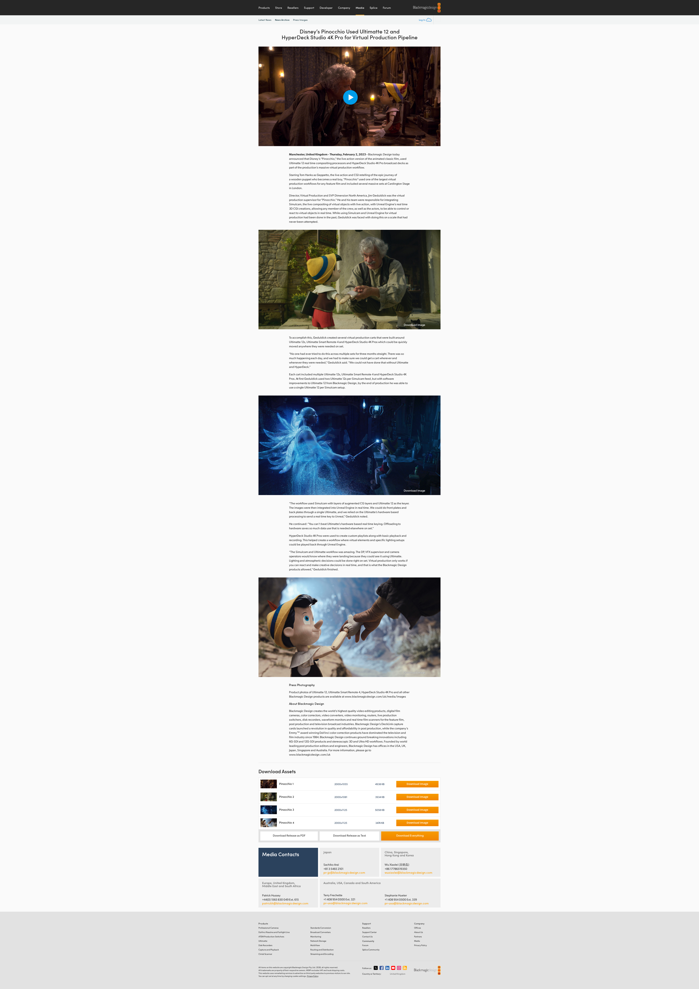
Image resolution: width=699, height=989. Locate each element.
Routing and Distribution (322, 949)
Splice (373, 7)
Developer (326, 7)
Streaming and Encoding (321, 954)
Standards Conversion (320, 927)
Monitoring (315, 936)
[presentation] (263, 96)
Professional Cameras (268, 927)
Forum (387, 7)
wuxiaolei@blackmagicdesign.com (408, 872)
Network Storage (318, 941)
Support (309, 7)
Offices (417, 927)
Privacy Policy (420, 945)
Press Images (300, 19)
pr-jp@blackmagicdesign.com (344, 872)
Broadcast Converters (320, 932)
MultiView (315, 945)
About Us (418, 932)
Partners (418, 936)
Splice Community (371, 949)
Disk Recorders (265, 945)
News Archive (282, 19)
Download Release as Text (349, 835)
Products (264, 7)
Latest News (264, 19)
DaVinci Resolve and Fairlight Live (274, 932)
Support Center (369, 932)
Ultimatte (262, 941)
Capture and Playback (268, 949)
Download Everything (410, 835)
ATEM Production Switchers (271, 936)
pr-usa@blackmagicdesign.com (345, 903)
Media (360, 7)
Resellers (293, 7)
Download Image (414, 324)
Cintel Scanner (265, 954)
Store (278, 7)
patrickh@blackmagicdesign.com (285, 903)
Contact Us (367, 936)
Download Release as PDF (289, 835)
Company (344, 7)
